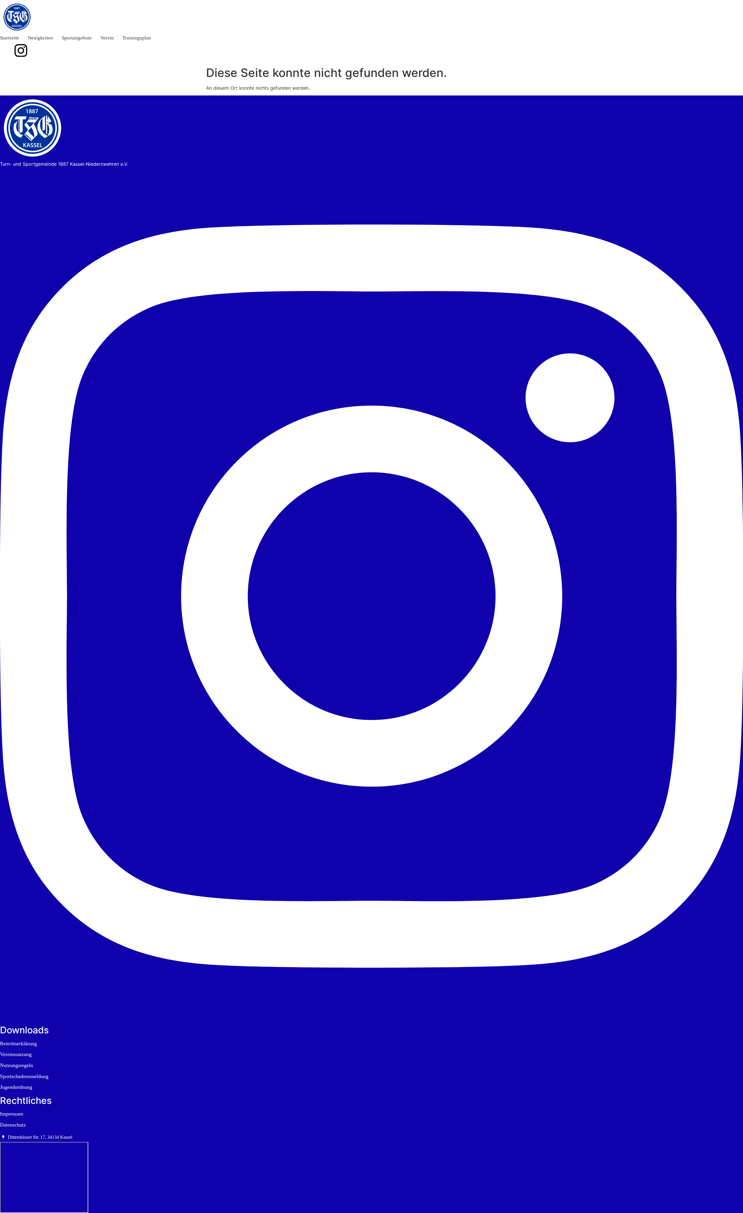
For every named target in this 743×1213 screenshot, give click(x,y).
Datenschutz (13, 1125)
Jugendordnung (16, 1087)
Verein (107, 38)
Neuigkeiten (40, 38)
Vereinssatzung (16, 1054)
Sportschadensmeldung (24, 1076)
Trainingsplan (136, 38)
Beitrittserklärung (18, 1043)
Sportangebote (77, 38)
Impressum (11, 1114)
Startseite (9, 38)
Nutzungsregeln (16, 1065)
